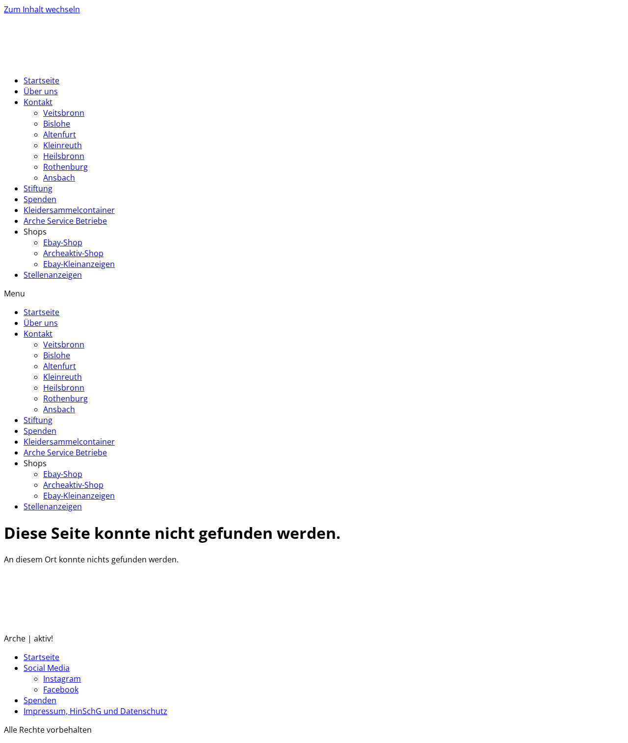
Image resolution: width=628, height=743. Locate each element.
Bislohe (56, 123)
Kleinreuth (62, 145)
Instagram (62, 678)
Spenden (40, 199)
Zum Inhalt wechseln (42, 9)
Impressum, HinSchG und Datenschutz (95, 711)
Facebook (60, 689)
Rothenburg (65, 166)
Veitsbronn (63, 112)
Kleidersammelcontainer (69, 210)
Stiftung (38, 188)
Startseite (41, 80)
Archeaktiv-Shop (73, 253)
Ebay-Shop (62, 242)
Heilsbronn (63, 156)
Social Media (47, 668)
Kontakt (38, 102)
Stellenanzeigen (53, 274)
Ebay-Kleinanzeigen (79, 264)
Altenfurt (59, 134)
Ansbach (59, 177)
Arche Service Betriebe (65, 220)
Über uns (41, 91)
